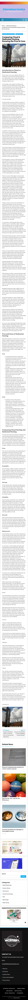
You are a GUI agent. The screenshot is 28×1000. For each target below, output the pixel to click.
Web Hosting (19, 34)
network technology (8, 34)
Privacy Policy (6, 980)
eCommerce (6, 891)
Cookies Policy (6, 974)
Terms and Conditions (8, 977)
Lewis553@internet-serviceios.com (10, 964)
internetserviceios (14, 9)
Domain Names (6, 888)
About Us (5, 968)
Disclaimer (5, 971)
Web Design (6, 899)
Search (4, 874)
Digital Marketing (7, 885)
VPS (4, 897)
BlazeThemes (17, 998)
